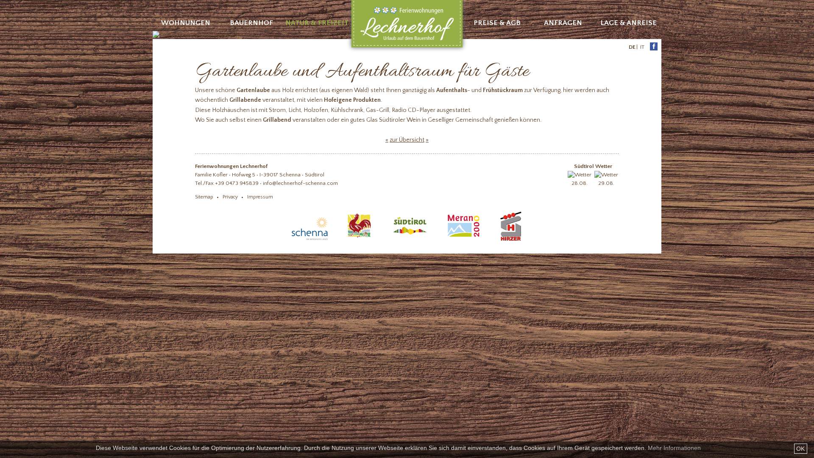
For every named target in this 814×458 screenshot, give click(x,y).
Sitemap (204, 197)
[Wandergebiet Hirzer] (511, 240)
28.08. (579, 183)
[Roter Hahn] (359, 240)
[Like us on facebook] (650, 47)
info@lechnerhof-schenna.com (300, 183)
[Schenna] (310, 240)
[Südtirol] (409, 240)
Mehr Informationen (674, 447)
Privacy (230, 197)
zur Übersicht (407, 140)
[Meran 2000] (463, 240)
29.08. (606, 183)
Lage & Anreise (628, 23)
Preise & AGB (497, 23)
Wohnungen (185, 23)
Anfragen (563, 23)
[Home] (407, 46)
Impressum (260, 197)
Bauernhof (251, 23)
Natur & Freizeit (317, 23)
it (642, 47)
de (632, 47)
